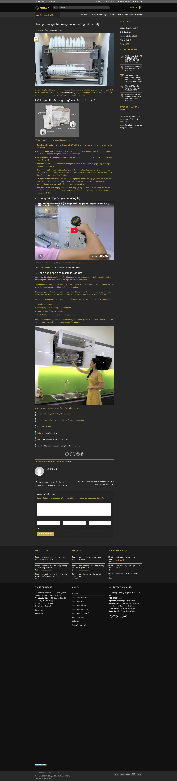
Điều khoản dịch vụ (79, 617)
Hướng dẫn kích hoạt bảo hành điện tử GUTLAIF (133, 69)
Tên (39, 519)
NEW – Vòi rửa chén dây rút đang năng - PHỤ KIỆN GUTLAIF (131, 119)
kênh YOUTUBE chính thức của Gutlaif (65, 268)
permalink (68, 461)
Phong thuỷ (124, 40)
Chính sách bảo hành (80, 597)
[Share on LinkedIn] (81, 454)
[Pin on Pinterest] (78, 454)
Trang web (92, 519)
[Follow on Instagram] (114, 616)
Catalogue (129, 15)
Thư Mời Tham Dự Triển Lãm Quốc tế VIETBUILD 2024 (132, 88)
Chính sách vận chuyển (80, 613)
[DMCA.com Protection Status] (41, 765)
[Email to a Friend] (74, 454)
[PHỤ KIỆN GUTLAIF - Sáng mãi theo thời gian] (42, 8)
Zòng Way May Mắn (79, 625)
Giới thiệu (103, 15)
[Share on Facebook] (67, 454)
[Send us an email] (137, 1)
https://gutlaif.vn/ (50, 433)
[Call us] (139, 1)
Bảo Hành (138, 15)
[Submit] (108, 8)
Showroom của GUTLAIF (43, 773)
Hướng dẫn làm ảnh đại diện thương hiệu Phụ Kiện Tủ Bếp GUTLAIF (133, 98)
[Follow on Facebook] (133, 1)
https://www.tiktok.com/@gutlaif (55, 439)
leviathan (58, 30)
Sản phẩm (94, 15)
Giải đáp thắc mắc (127, 32)
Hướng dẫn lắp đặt (127, 36)
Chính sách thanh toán (80, 609)
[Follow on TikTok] (135, 1)
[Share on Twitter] (70, 454)
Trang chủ (85, 15)
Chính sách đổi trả (79, 605)
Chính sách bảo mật (79, 601)
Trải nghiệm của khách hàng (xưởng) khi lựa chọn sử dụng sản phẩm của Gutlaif (133, 78)
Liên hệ (121, 15)
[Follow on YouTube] (141, 1)
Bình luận (41, 501)
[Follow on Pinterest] (125, 616)
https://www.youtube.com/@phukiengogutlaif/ (62, 446)
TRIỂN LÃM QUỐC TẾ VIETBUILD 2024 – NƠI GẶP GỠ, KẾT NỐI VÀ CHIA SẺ (133, 59)
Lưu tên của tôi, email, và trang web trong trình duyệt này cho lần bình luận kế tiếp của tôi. (72, 528)
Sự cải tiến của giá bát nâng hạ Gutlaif (131, 126)
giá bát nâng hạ (71, 93)
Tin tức (113, 15)
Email (65, 519)
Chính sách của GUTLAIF (129, 28)
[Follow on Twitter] (117, 616)
